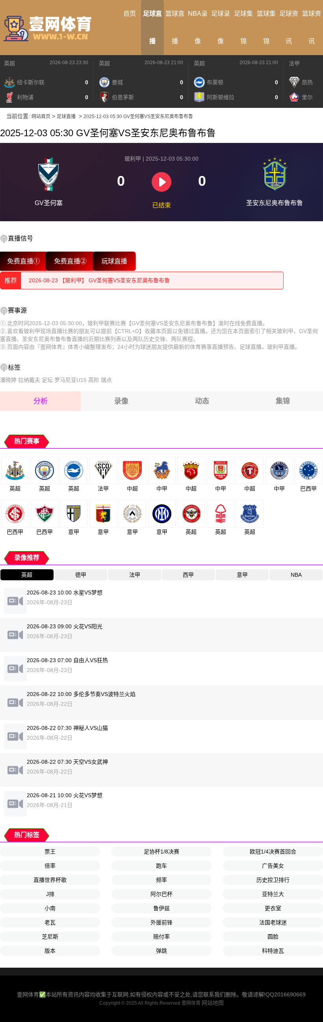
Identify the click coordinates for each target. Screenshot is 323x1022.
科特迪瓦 (273, 951)
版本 (50, 951)
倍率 (50, 866)
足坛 (47, 380)
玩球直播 (114, 261)
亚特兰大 (273, 894)
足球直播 (152, 27)
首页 (129, 13)
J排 (50, 894)
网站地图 (213, 1003)
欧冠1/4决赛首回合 (273, 851)
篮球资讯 (311, 27)
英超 (9, 63)
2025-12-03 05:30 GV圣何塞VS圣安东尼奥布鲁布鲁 (138, 116)
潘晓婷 (8, 380)
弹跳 (161, 951)
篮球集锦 (266, 27)
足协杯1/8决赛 (161, 851)
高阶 (93, 380)
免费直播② (70, 261)
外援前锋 (161, 922)
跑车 (161, 866)
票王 (50, 851)
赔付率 (161, 936)
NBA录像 (198, 27)
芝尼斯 (50, 936)
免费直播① (23, 261)
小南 (50, 908)
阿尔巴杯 (161, 894)
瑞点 (106, 380)
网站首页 (41, 116)
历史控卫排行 (273, 880)
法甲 (294, 63)
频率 (161, 880)
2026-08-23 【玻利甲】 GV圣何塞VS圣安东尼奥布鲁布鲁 (99, 280)
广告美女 (273, 866)
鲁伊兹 (161, 908)
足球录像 (220, 27)
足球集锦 (243, 27)
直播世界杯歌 (50, 880)
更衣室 (273, 908)
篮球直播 (174, 27)
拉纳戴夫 (29, 380)
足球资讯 (288, 27)
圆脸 (272, 936)
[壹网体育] (49, 27)
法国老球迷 (273, 922)
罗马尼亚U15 (70, 380)
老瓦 (50, 922)
